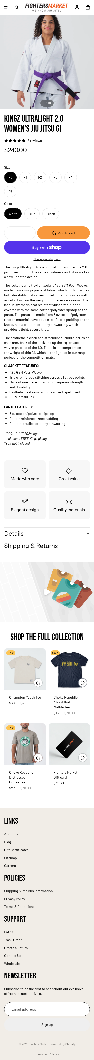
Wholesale (12, 963)
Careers (10, 865)
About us (11, 834)
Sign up (47, 1025)
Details (13, 533)
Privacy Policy (14, 899)
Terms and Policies (47, 1054)
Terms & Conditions (19, 907)
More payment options (47, 259)
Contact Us (12, 956)
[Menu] (6, 7)
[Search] (16, 7)
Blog (7, 842)
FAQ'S (8, 932)
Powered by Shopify (62, 1044)
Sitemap (10, 858)
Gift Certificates (16, 850)
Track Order (13, 940)
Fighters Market (38, 1044)
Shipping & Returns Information (28, 891)
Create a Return (16, 948)
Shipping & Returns (31, 545)
